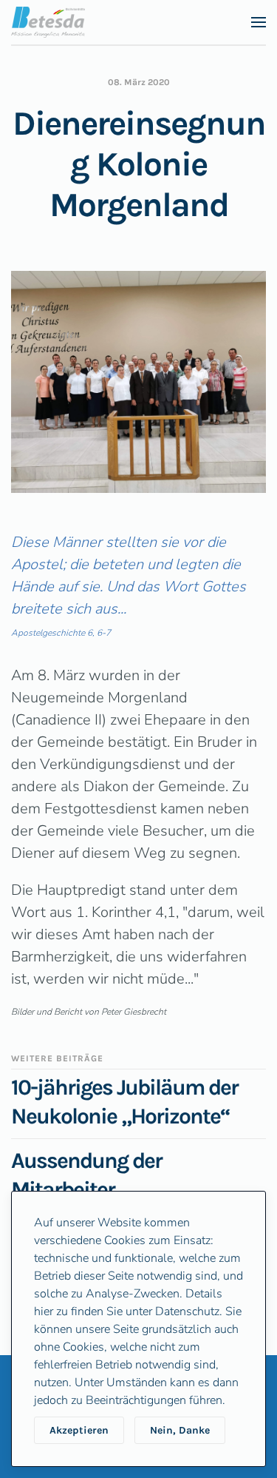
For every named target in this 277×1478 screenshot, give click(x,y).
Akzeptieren (79, 1430)
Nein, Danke (180, 1430)
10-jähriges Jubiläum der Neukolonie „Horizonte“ (124, 1101)
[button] (258, 22)
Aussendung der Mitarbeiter (86, 1175)
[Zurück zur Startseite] (48, 22)
